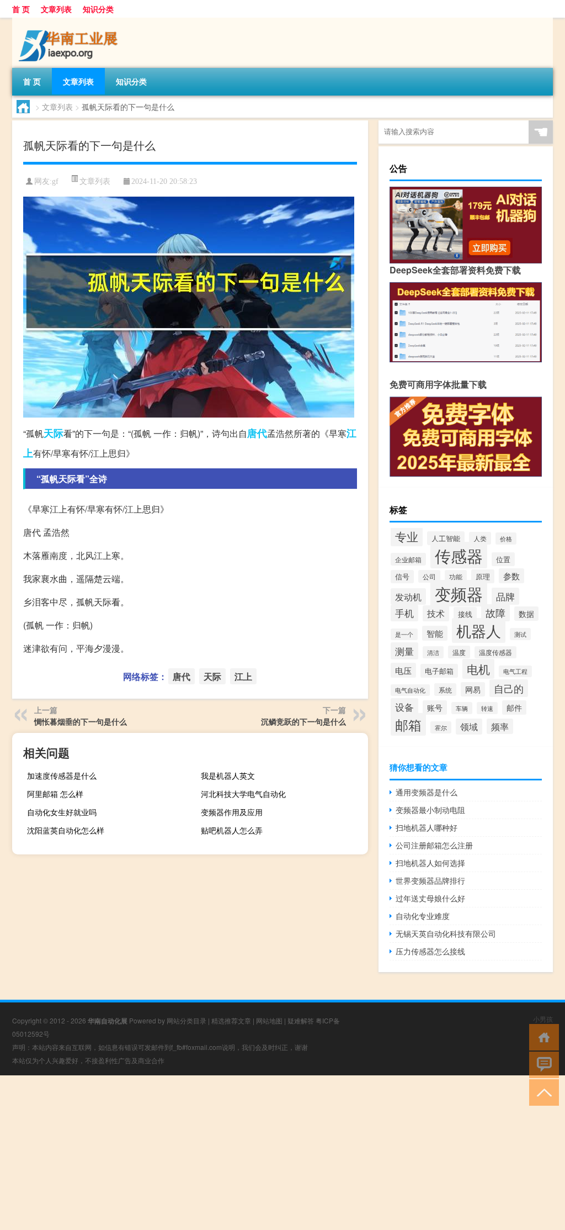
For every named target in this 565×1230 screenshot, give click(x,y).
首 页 (21, 8)
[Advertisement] (282, 1152)
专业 (406, 536)
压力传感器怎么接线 (430, 951)
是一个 (404, 634)
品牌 (505, 596)
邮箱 (408, 724)
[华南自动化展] (70, 21)
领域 (469, 726)
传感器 (459, 555)
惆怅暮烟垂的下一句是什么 (80, 721)
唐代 (257, 433)
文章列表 (56, 8)
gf (55, 181)
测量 (404, 651)
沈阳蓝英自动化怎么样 (65, 830)
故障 (495, 613)
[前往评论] (541, 1064)
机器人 (478, 630)
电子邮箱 (439, 671)
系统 (445, 689)
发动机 (408, 596)
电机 (478, 669)
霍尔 (441, 727)
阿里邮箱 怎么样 (55, 793)
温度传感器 (495, 652)
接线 (465, 614)
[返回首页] (541, 1036)
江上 (243, 676)
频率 (500, 726)
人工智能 (445, 538)
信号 (402, 577)
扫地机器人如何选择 (430, 862)
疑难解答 (300, 1020)
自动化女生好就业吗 (62, 811)
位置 (503, 559)
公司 (429, 576)
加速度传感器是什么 (62, 775)
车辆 (462, 708)
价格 (506, 538)
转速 (487, 708)
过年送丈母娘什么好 (430, 898)
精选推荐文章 (231, 1020)
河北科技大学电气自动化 (243, 793)
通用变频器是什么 (426, 792)
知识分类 (98, 8)
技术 (436, 613)
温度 (459, 652)
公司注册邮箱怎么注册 (434, 845)
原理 (483, 576)
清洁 (433, 652)
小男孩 (543, 1018)
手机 (404, 613)
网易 (473, 689)
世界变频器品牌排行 (430, 880)
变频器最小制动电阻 (430, 809)
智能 (435, 633)
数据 (526, 613)
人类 (480, 538)
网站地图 (269, 1020)
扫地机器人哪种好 (426, 827)
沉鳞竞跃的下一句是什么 (303, 721)
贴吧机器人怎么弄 (232, 830)
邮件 (514, 707)
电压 (403, 670)
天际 (53, 433)
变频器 (459, 593)
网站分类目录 (186, 1020)
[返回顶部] (541, 1091)
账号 (435, 707)
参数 (511, 576)
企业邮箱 (408, 559)
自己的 (509, 688)
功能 (455, 577)
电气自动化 (410, 690)
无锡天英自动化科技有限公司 (446, 933)
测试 (520, 634)
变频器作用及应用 (232, 811)
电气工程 (515, 671)
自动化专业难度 (423, 915)
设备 (404, 707)
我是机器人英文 (228, 775)
